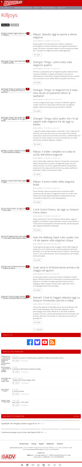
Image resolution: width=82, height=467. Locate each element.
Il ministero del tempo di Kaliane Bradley (26, 369)
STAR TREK (15, 389)
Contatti (60, 444)
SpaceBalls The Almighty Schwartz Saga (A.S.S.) (19, 423)
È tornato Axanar (18, 391)
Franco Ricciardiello (49, 8)
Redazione (50, 444)
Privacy (34, 444)
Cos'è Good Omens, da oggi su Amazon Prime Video (56, 211)
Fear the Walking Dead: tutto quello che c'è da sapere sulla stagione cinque (55, 239)
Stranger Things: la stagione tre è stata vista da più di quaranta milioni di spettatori (55, 93)
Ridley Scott (61, 8)
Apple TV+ (37, 8)
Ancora (39, 330)
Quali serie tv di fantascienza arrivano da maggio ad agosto (56, 269)
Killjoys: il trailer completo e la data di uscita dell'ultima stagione (54, 153)
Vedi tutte (76, 416)
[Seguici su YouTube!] (44, 342)
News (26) (5, 25)
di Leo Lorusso (38, 41)
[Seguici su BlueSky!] (37, 342)
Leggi (38, 55)
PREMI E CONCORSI (17, 378)
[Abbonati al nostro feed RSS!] (52, 342)
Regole (41, 444)
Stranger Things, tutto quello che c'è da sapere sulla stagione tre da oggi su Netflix (55, 121)
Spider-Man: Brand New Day (23, 8)
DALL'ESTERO (16, 400)
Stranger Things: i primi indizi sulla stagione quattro (52, 63)
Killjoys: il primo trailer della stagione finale (53, 183)
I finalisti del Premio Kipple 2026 (23, 380)
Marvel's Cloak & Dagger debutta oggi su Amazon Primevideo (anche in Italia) (56, 299)
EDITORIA (14, 367)
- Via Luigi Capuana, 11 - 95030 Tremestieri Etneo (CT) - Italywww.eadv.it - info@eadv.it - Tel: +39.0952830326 (48, 456)
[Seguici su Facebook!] (29, 342)
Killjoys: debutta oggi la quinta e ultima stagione (55, 36)
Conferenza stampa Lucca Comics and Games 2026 (20, 432)
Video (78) (14, 25)
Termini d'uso (24, 444)
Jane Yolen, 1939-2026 (20, 402)
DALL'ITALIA (15, 356)
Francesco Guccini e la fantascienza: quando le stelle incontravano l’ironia (37, 358)
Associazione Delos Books (35, 449)
